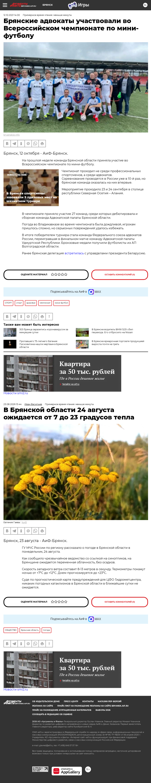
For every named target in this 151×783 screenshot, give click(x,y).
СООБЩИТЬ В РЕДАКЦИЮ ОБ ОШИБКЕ (52, 714)
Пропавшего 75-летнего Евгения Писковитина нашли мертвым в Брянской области (43, 344)
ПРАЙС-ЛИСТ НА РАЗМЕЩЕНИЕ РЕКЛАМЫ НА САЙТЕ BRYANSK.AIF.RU (93, 706)
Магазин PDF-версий (109, 701)
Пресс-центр (71, 701)
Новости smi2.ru (15, 393)
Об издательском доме (46, 701)
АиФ (24, 522)
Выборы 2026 (103, 710)
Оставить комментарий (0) (120, 274)
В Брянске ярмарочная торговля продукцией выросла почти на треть (118, 343)
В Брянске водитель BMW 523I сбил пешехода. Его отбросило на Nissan (112, 331)
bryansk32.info (11, 134)
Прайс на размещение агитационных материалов (61, 710)
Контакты (88, 701)
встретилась (75, 253)
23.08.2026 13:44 (12, 404)
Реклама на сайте (42, 706)
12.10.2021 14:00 (11, 15)
